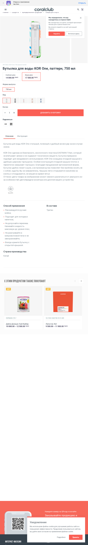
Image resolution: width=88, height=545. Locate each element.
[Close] (3, 3)
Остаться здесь (73, 34)
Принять (75, 537)
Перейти (56, 34)
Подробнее (61, 537)
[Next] (81, 281)
